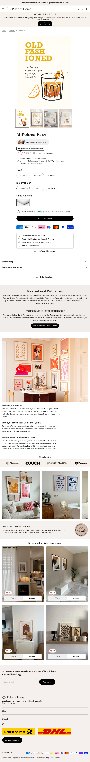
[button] (4, 8)
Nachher (31, 595)
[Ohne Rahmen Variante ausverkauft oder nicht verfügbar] (22, 202)
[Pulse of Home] (19, 9)
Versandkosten (49, 153)
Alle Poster (12, 31)
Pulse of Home (11, 753)
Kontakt (5, 719)
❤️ (8, 589)
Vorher (13, 595)
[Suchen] (76, 8)
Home (4, 31)
